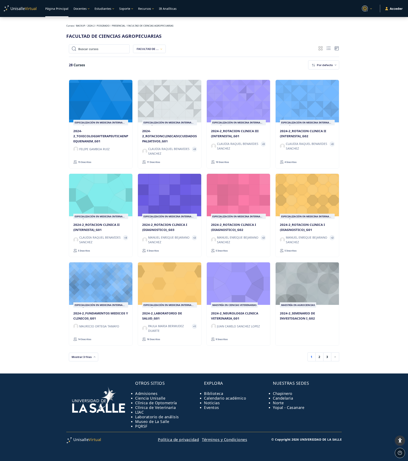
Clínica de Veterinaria (155, 407)
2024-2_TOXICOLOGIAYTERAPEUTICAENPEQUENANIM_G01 (100, 136)
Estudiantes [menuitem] (103, 9)
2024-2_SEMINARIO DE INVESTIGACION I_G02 (297, 315)
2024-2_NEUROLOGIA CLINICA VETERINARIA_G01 (234, 315)
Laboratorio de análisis (157, 416)
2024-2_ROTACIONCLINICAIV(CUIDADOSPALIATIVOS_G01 (169, 136)
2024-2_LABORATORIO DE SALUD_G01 (162, 315)
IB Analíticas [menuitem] (168, 9)
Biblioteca (213, 393)
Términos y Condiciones (224, 439)
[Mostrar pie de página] (400, 453)
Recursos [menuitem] (144, 9)
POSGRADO (103, 25)
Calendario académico (225, 398)
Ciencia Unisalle (150, 398)
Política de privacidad (178, 439)
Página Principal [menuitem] (56, 9)
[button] (366, 8)
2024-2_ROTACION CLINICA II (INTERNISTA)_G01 (96, 227)
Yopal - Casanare (288, 407)
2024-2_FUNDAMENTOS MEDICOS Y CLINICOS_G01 (100, 315)
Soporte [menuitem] (124, 9)
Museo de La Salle (152, 421)
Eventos (211, 407)
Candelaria (283, 398)
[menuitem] (323, 64)
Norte (278, 402)
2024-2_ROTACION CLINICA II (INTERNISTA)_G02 (303, 133)
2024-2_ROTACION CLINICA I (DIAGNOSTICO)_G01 (302, 227)
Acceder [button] (396, 8)
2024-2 (91, 25)
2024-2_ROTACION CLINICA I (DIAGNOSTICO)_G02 (233, 227)
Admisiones (146, 393)
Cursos (70, 25)
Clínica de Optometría (156, 402)
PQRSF (141, 426)
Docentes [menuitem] (80, 9)
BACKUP (80, 25)
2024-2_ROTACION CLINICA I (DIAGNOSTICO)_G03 (164, 227)
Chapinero (282, 393)
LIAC (139, 412)
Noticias (212, 402)
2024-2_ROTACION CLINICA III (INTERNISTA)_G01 (235, 133)
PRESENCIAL (118, 25)
